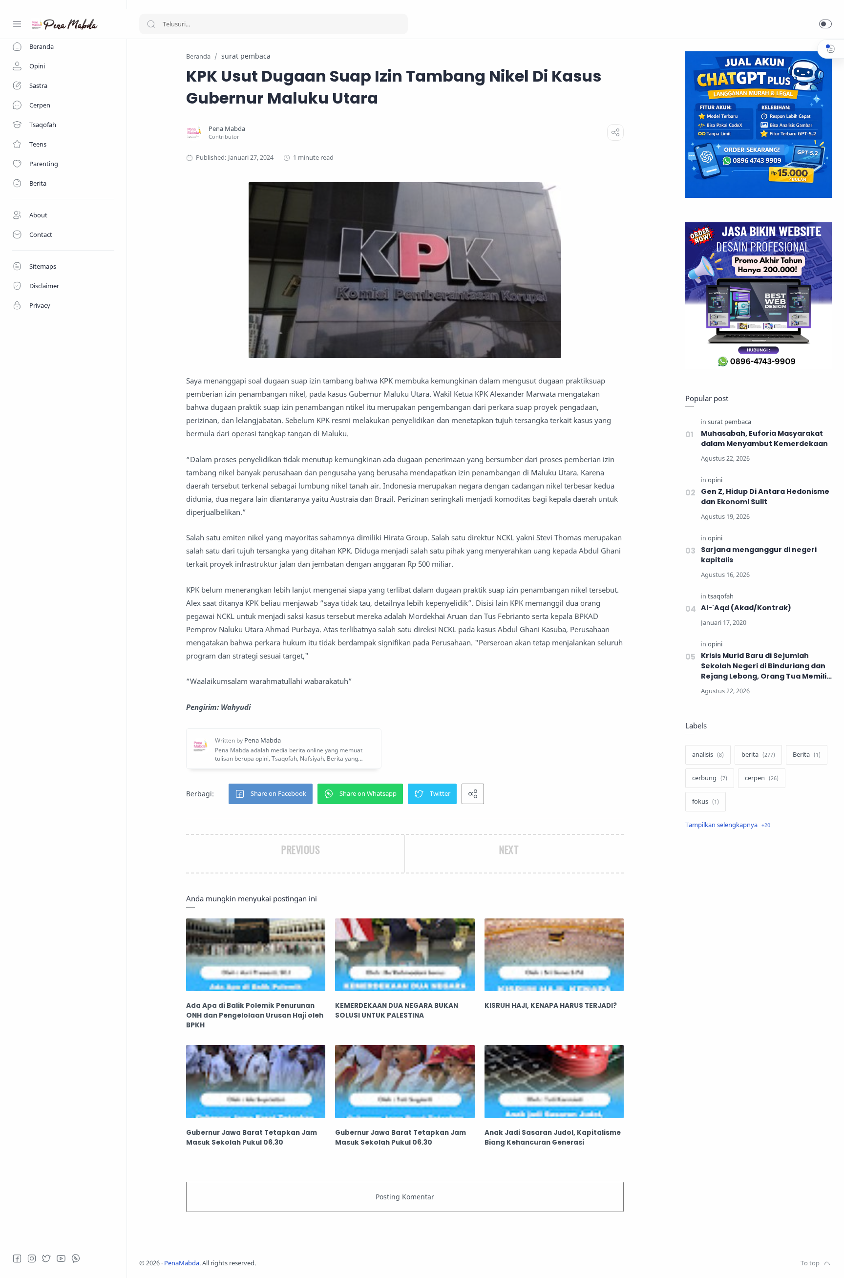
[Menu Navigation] (17, 24)
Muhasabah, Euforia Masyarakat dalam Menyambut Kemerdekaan (764, 438)
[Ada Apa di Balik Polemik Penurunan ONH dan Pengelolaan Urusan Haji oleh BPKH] (255, 954)
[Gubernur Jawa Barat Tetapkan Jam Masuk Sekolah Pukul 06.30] (255, 1081)
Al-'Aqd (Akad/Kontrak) (746, 608)
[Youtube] (61, 1258)
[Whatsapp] (76, 1258)
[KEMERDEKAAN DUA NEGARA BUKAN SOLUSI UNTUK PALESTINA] (404, 954)
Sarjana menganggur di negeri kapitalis (759, 555)
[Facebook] (17, 1258)
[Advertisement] (758, 1001)
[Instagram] (32, 1258)
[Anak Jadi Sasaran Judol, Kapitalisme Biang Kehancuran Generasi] (554, 1081)
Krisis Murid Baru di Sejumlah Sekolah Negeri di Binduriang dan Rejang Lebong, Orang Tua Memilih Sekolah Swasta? (766, 666)
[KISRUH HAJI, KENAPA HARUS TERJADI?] (554, 954)
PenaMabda (181, 1263)
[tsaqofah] (721, 596)
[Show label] (727, 825)
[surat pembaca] (729, 422)
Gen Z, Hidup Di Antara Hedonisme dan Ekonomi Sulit (765, 497)
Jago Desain (321, 1263)
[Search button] (151, 24)
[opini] (715, 480)
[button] (825, 24)
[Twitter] (46, 1258)
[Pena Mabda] (227, 129)
